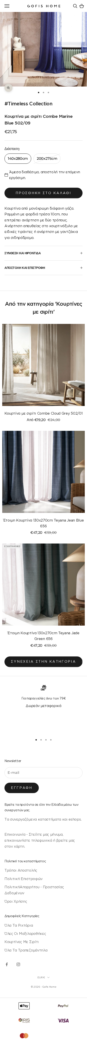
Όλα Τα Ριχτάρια (18, 925)
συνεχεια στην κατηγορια (43, 661)
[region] (43, 708)
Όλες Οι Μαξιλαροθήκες (25, 934)
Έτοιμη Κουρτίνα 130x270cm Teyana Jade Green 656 (43, 636)
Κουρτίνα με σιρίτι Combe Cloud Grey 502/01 (43, 413)
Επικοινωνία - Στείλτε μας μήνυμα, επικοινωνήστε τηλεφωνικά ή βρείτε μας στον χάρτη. (39, 840)
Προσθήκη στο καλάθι (43, 193)
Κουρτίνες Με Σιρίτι (21, 942)
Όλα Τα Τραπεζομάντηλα (25, 950)
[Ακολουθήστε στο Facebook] (6, 964)
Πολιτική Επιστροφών (23, 879)
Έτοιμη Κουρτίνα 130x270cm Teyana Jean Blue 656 (43, 523)
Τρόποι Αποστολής (20, 870)
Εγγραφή (21, 788)
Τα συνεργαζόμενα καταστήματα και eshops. (42, 819)
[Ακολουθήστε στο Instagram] (18, 964)
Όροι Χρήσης (15, 901)
